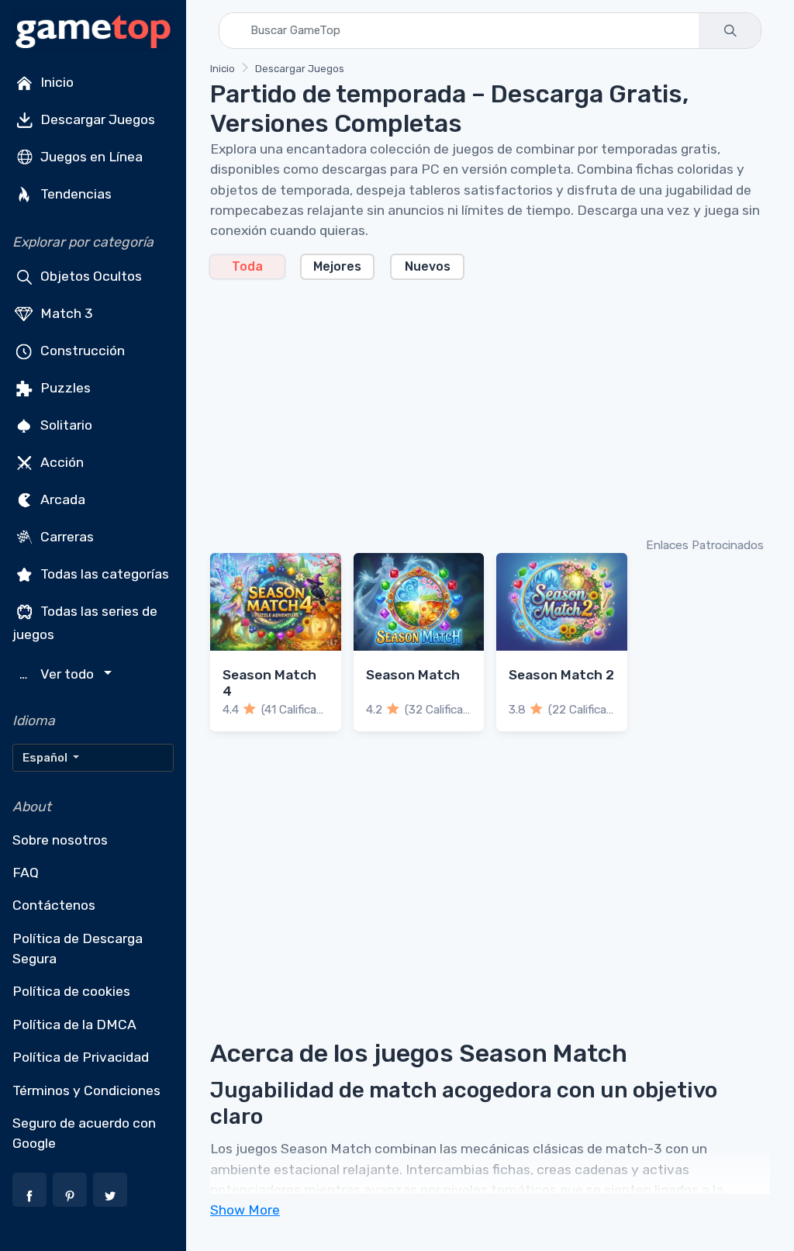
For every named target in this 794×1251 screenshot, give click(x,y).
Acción (60, 462)
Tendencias (74, 194)
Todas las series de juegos (84, 622)
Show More (245, 1210)
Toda (247, 266)
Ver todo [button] (58, 674)
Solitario (64, 425)
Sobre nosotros (60, 840)
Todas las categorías (103, 574)
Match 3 (65, 313)
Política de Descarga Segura (77, 948)
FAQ (25, 872)
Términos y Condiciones (86, 1090)
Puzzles (64, 388)
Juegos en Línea (90, 156)
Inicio (55, 82)
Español (46, 758)
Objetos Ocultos (89, 276)
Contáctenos (53, 905)
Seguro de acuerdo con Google (84, 1133)
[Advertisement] (490, 407)
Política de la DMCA (74, 1024)
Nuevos (428, 266)
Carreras (65, 536)
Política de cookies (71, 991)
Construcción (81, 350)
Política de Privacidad (80, 1057)
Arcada (61, 499)
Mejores (337, 266)
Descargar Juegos (96, 119)
